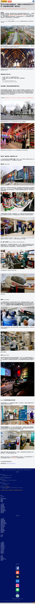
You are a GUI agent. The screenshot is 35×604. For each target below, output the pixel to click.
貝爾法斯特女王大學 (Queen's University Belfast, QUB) (17, 15)
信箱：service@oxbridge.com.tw (6, 477)
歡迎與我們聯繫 (14, 457)
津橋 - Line (17, 592)
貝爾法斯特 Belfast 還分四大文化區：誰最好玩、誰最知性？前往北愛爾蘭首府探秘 (19, 97)
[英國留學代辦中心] (4, 1)
